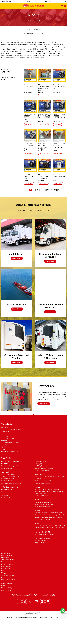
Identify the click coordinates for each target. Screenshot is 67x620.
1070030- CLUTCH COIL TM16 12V (43, 147)
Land (6, 434)
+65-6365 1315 (7, 468)
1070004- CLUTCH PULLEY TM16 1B (30, 118)
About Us (5, 427)
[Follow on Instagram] (24, 601)
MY (30, 1)
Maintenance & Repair (12, 442)
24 (55, 190)
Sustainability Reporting (10, 451)
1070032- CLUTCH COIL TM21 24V (59, 146)
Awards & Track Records (13, 429)
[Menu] (2, 6)
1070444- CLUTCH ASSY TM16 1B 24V (43, 176)
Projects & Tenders (11, 438)
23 (51, 190)
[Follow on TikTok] (30, 601)
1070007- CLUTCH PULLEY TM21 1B (44, 117)
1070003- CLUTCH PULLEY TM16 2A (59, 86)
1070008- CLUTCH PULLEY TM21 (59, 118)
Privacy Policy (60, 617)
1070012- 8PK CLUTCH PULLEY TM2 (30, 147)
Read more (28, 95)
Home (29, 20)
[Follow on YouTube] (47, 601)
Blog (3, 447)
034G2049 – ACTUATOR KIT (29, 85)
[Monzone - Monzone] (33, 6)
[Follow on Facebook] (19, 601)
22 (48, 190)
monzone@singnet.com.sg (56, 1)
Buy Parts (8, 445)
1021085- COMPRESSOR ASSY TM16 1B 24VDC (43, 87)
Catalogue (5, 432)
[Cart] (65, 6)
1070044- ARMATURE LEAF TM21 (30, 176)
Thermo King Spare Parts (8, 78)
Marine (7, 436)
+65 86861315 (7, 1)
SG (27, 1)
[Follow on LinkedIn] (42, 601)
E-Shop (4, 449)
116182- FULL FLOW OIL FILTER (59, 176)
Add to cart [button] (43, 95)
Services (5, 440)
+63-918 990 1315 (8, 575)
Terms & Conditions (51, 617)
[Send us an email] (36, 601)
